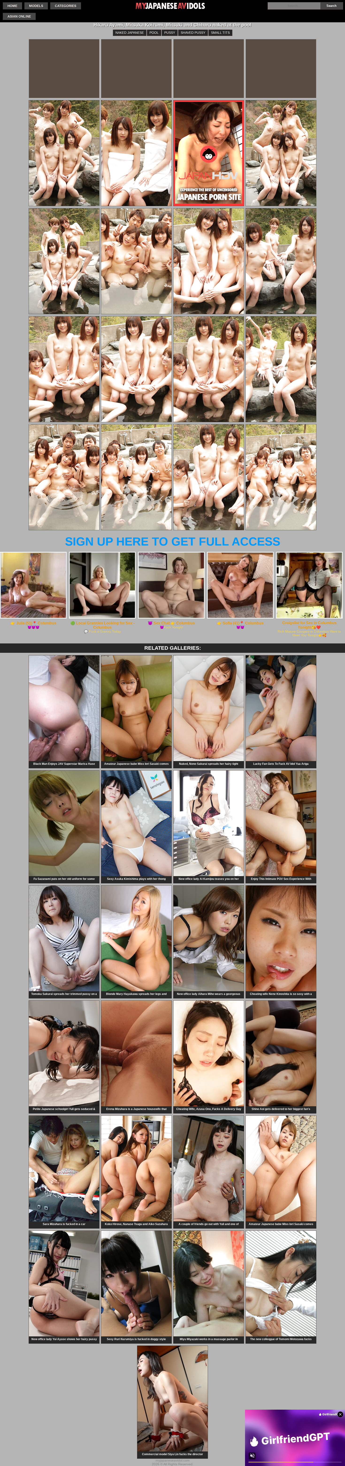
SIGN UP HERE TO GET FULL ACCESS (172, 541)
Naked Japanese (129, 33)
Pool (154, 33)
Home (12, 6)
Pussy (169, 33)
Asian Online (19, 16)
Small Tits (220, 33)
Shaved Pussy (193, 33)
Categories (65, 6)
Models (36, 6)
